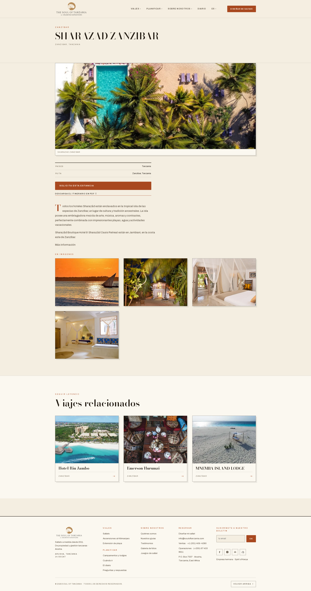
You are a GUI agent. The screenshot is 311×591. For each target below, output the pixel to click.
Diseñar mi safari (187, 533)
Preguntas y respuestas (115, 570)
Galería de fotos (148, 548)
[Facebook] (219, 552)
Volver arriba (243, 584)
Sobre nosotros (180, 9)
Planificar (154, 9)
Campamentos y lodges (115, 555)
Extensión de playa (112, 543)
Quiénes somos (148, 533)
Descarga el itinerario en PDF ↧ (76, 194)
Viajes (136, 9)
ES (214, 9)
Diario (202, 9)
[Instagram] (227, 552)
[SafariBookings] (243, 552)
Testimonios (147, 543)
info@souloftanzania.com (191, 538)
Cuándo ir (108, 560)
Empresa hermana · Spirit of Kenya (232, 559)
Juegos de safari (149, 553)
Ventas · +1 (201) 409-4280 (193, 543)
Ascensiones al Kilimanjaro (116, 538)
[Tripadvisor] (235, 552)
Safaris (106, 533)
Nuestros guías (148, 538)
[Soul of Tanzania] (71, 9)
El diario (107, 565)
